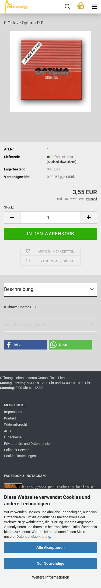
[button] (12, 217)
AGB (7, 431)
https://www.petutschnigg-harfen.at (58, 487)
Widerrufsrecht (15, 424)
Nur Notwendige (50, 563)
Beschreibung (18, 289)
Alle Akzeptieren (50, 547)
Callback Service (16, 450)
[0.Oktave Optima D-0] (50, 71)
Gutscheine (13, 437)
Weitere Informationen (50, 577)
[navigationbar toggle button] (94, 7)
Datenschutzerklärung (33, 537)
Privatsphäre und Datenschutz (27, 444)
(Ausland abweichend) (61, 162)
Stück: (9, 207)
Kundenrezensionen (25, 324)
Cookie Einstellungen (20, 456)
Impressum (13, 412)
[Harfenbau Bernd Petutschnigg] (14, 7)
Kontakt (10, 418)
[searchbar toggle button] (67, 7)
